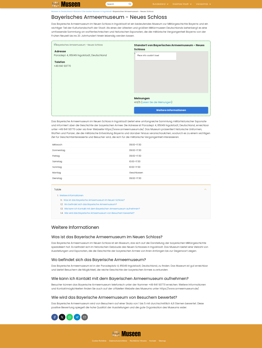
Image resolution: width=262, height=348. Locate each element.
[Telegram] (77, 317)
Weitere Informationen (171, 110)
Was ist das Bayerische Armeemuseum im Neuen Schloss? (94, 200)
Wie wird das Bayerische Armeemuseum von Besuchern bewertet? (99, 213)
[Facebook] (54, 317)
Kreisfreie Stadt (181, 4)
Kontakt (152, 341)
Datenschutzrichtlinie (118, 341)
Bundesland (159, 4)
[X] (62, 317)
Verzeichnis (202, 4)
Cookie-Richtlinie (99, 341)
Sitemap (162, 341)
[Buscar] (130, 4)
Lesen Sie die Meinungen (156, 102)
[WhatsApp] (69, 317)
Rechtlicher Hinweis (138, 341)
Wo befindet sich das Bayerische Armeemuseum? (90, 204)
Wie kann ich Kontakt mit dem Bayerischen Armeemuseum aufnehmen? (102, 208)
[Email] (84, 317)
